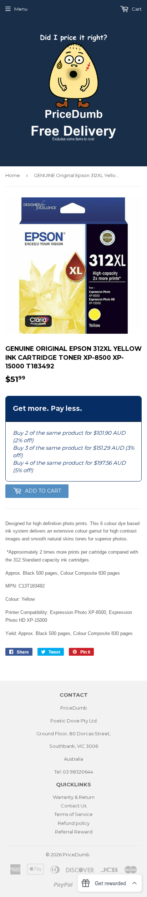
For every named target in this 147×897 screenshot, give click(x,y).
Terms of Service (73, 814)
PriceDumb (76, 854)
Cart (136, 9)
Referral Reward (73, 832)
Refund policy (74, 823)
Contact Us (73, 805)
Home (12, 175)
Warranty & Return (74, 797)
